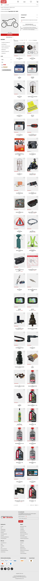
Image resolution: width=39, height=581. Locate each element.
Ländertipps (22, 529)
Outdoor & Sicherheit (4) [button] (5, 47)
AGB (21, 544)
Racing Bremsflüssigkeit (32, 443)
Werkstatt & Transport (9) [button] (5, 51)
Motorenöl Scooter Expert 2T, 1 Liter (32, 405)
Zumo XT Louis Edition (32, 481)
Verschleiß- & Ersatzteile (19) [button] (5, 42)
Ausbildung (2, 545)
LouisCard (2, 535)
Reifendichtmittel (19, 424)
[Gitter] (24, 40)
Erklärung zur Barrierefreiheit (24, 550)
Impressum (22, 542)
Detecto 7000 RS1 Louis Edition (32, 212)
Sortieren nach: (31, 40)
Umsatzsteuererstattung (4, 550)
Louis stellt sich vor (3, 542)
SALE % (5, 64)
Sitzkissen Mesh (19, 96)
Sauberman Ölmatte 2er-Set (19, 212)
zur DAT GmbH (34, 25)
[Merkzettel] (31, 2)
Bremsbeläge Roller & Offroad (32, 269)
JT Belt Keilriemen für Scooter (19, 347)
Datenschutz (22, 545)
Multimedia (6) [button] (3, 49)
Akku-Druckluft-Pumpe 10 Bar (19, 328)
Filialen (2, 544)
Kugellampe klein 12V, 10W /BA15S (32, 96)
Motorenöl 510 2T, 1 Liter (32, 424)
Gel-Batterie (32, 77)
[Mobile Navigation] (2, 4)
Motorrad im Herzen (23, 532)
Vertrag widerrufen (3, 538)
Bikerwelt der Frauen (23, 526)
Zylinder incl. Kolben (32, 58)
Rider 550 (19, 309)
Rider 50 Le (32, 309)
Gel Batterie (19, 77)
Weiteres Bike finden (9, 37)
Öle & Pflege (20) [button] (3, 44)
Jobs (1, 547)
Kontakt (2, 526)
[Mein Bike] (24, 2)
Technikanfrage (3, 529)
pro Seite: (21, 40)
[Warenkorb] (37, 2)
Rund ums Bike (22, 535)
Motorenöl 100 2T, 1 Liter (19, 462)
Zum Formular (32, 29)
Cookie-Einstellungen (23, 553)
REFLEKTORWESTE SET (32, 250)
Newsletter (2, 532)
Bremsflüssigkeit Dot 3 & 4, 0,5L (19, 443)
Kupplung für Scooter (19, 115)
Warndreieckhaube (19, 231)
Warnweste (32, 115)
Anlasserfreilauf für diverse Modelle (32, 328)
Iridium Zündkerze (19, 289)
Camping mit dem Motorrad (24, 538)
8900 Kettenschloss (32, 231)
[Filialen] (18, 2)
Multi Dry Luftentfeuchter (19, 250)
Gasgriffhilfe (19, 405)
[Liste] (26, 40)
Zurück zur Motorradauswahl (5, 9)
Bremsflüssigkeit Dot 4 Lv (32, 462)
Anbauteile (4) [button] (3, 53)
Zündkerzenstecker (32, 347)
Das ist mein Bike (9, 34)
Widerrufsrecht (22, 547)
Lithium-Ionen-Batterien (19, 58)
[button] (37, 5)
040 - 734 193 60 (8, 517)
